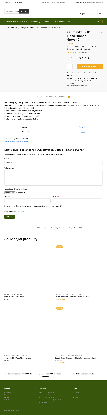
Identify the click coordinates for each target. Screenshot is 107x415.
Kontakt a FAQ (43, 402)
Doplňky (7, 397)
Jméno (7, 197)
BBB (80, 228)
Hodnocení (63, 97)
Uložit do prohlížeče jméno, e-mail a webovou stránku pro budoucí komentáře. (35, 206)
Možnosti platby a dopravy (47, 397)
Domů (6, 27)
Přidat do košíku (89, 66)
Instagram (76, 395)
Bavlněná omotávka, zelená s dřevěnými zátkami (72, 296)
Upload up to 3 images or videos (16, 189)
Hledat (23, 11)
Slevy (81, 294)
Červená (82, 127)
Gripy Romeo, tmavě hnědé (14, 296)
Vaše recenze (9, 168)
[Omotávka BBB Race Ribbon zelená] (28, 330)
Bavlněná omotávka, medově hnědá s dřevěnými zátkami (75, 358)
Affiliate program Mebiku (46, 392)
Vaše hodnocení (10, 159)
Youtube (75, 397)
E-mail (56, 197)
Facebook (76, 392)
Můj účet (83, 14)
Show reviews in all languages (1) (17, 141)
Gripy (22, 294)
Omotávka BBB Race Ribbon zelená (17, 358)
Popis (39, 97)
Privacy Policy (20, 211)
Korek (83, 132)
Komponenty (14, 27)
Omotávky (54, 228)
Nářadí (6, 400)
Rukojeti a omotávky (28, 27)
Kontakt (92, 14)
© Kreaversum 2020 (11, 410)
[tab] (39, 95)
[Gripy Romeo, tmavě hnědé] (28, 268)
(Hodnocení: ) (82, 52)
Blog (100, 14)
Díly (5, 395)
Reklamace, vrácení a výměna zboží (50, 400)
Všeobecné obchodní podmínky (49, 395)
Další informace (50, 97)
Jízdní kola (7, 392)
